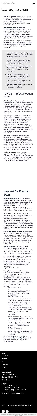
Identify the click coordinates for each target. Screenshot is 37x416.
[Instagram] (7, 411)
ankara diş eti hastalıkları (15, 414)
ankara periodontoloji (5, 414)
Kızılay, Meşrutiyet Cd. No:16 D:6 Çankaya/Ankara (15, 390)
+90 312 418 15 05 (11, 386)
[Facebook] (3, 411)
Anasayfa (5, 355)
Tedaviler (5, 358)
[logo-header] (8, 3)
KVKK (22, 393)
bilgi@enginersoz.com (12, 387)
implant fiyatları (11, 152)
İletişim (4, 367)
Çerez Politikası (6, 393)
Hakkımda (5, 364)
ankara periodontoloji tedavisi (27, 414)
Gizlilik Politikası (15, 393)
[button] (34, 3)
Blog (3, 361)
